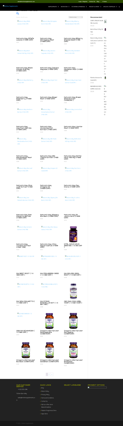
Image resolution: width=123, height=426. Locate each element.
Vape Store (44, 414)
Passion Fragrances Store (48, 410)
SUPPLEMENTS (52, 6)
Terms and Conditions (47, 398)
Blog (98, 1)
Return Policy (45, 391)
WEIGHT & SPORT (94, 6)
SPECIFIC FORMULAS (109, 6)
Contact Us (92, 1)
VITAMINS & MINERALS (78, 6)
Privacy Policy (45, 394)
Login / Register (83, 1)
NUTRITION (64, 6)
